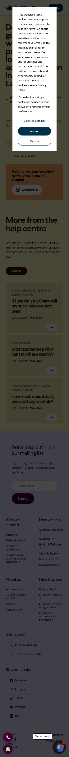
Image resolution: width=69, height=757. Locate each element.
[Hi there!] (59, 747)
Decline (34, 141)
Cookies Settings (35, 120)
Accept (34, 131)
